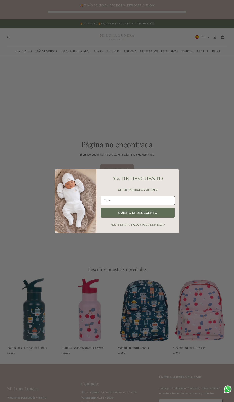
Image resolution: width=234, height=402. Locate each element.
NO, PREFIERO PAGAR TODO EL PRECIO (138, 224)
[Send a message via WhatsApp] (228, 389)
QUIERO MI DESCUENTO (137, 213)
